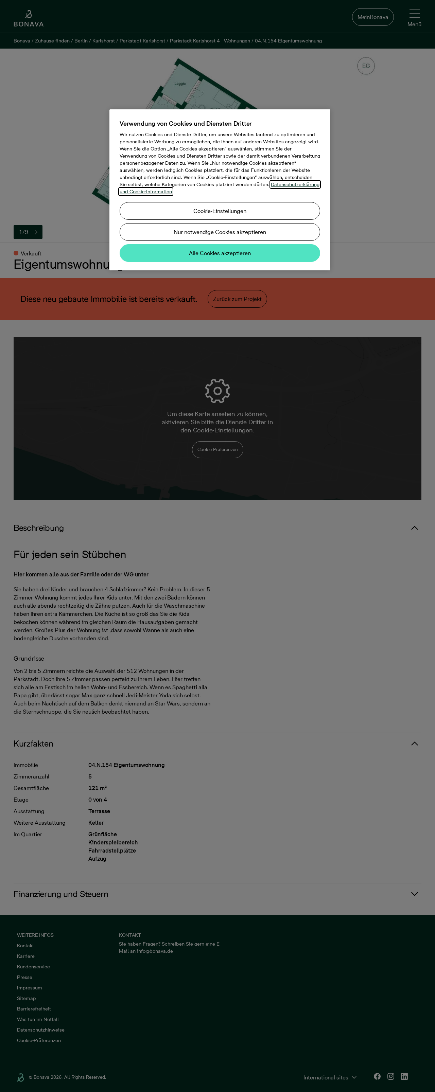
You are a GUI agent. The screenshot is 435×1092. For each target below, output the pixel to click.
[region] (219, 189)
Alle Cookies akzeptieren (220, 253)
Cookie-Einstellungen (219, 211)
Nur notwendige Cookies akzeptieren (220, 232)
